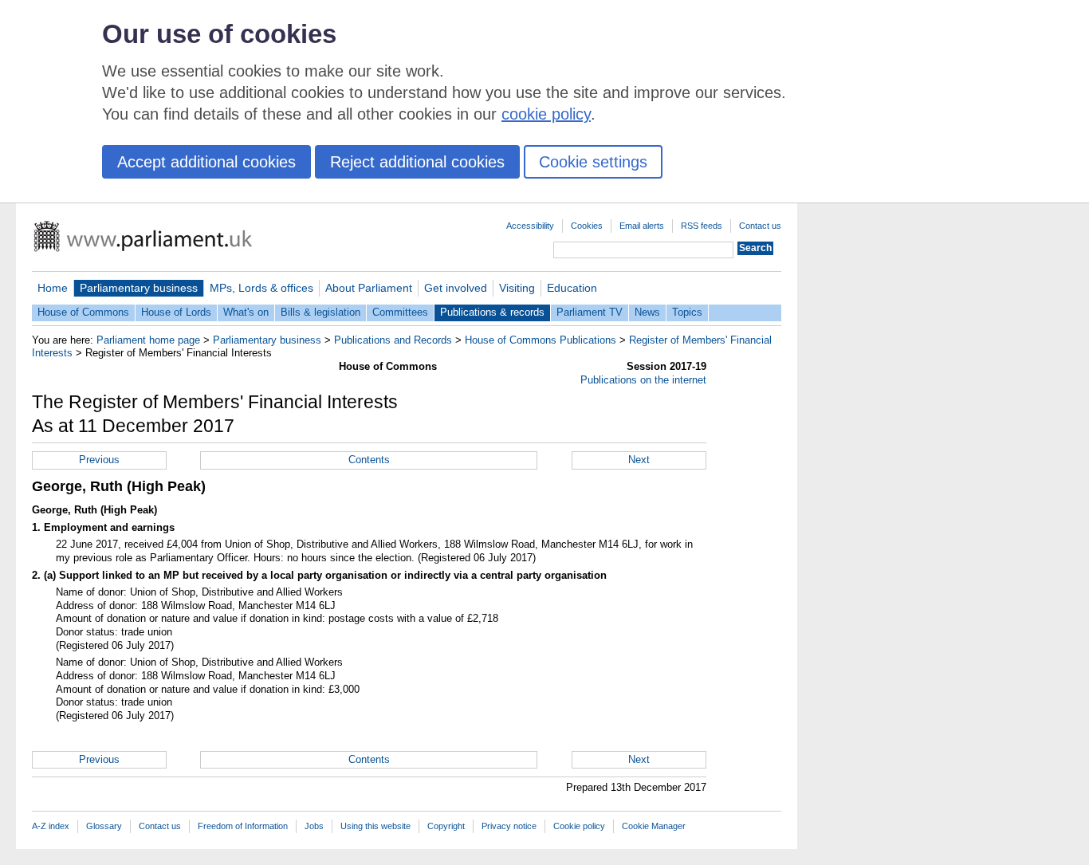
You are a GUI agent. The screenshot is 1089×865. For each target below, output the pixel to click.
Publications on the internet (643, 380)
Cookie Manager (654, 826)
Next (639, 460)
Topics (687, 312)
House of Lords (176, 312)
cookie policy (546, 114)
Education (572, 287)
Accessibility (530, 225)
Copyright (446, 826)
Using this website (375, 826)
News (647, 312)
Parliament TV (589, 312)
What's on (246, 312)
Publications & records (492, 312)
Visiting (517, 287)
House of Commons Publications (540, 340)
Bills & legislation (320, 312)
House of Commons (83, 312)
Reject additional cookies (417, 162)
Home (52, 287)
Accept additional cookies (206, 162)
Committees (400, 312)
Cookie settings (593, 162)
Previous (99, 460)
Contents (369, 460)
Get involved (455, 287)
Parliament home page (148, 340)
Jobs (314, 826)
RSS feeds (701, 225)
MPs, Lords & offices (261, 287)
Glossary (104, 826)
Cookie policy (579, 826)
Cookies (587, 225)
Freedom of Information (243, 826)
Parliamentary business (139, 287)
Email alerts (641, 225)
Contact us (760, 225)
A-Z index (50, 826)
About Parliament (368, 287)
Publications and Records (393, 340)
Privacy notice (509, 826)
